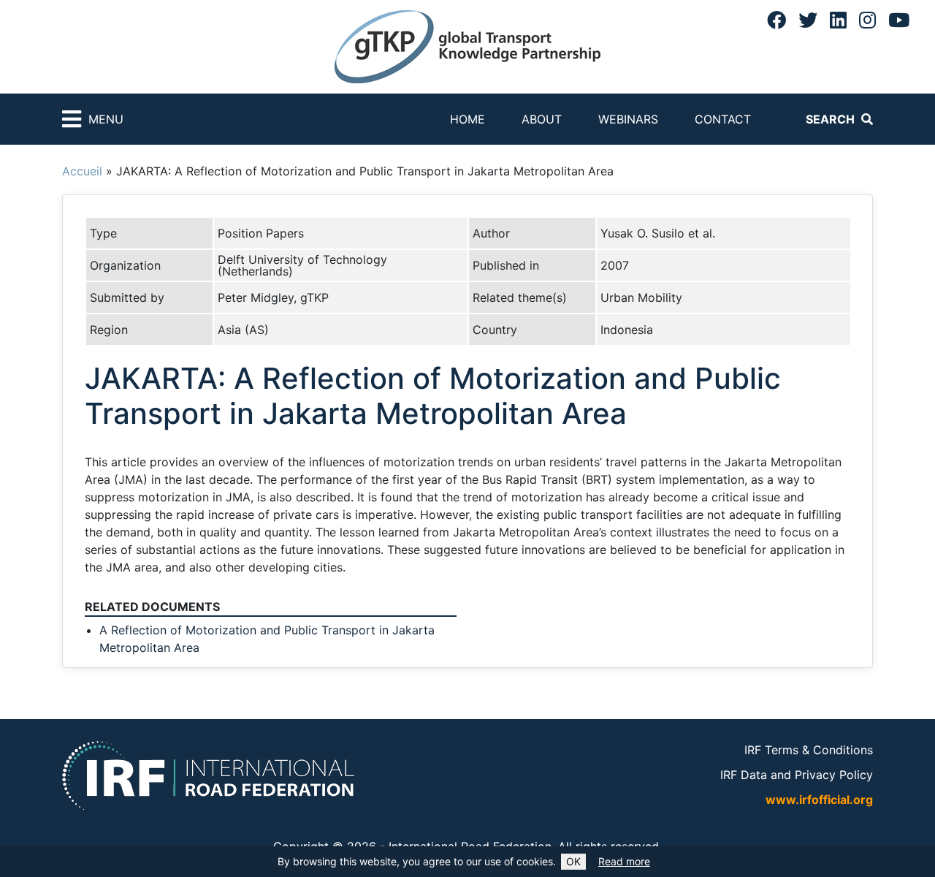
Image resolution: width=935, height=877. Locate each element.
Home (467, 119)
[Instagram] (867, 19)
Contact (723, 119)
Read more (624, 861)
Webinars (628, 119)
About (542, 119)
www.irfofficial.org (819, 799)
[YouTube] (898, 19)
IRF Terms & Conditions (808, 750)
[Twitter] (807, 19)
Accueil (82, 171)
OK (573, 861)
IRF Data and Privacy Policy (796, 774)
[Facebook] (776, 19)
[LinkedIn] (838, 19)
